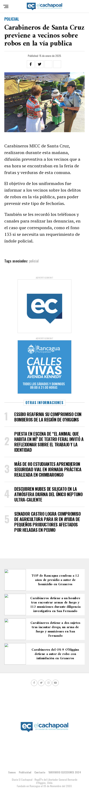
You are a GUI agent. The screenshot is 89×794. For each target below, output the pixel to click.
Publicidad (25, 772)
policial (34, 261)
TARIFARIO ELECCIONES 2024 (64, 772)
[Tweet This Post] (39, 64)
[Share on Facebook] (31, 64)
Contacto (39, 772)
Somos (12, 772)
